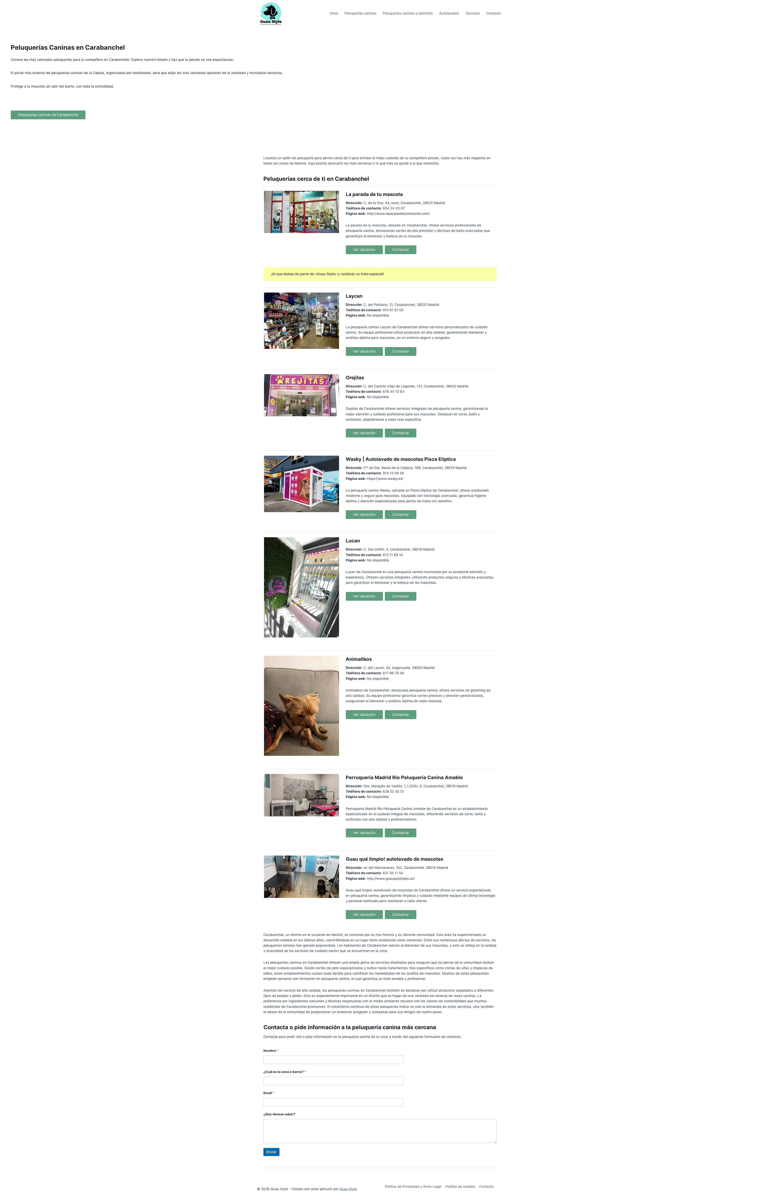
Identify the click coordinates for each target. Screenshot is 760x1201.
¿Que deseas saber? (279, 1114)
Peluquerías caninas (360, 13)
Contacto (493, 13)
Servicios (473, 13)
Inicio (334, 13)
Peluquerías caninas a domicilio (408, 13)
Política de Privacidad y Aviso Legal (413, 1187)
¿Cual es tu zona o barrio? (284, 1072)
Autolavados (449, 13)
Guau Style (348, 1189)
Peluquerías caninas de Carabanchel (48, 115)
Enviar (271, 1152)
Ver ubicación (364, 249)
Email (268, 1093)
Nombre (270, 1051)
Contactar (400, 249)
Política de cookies (460, 1187)
